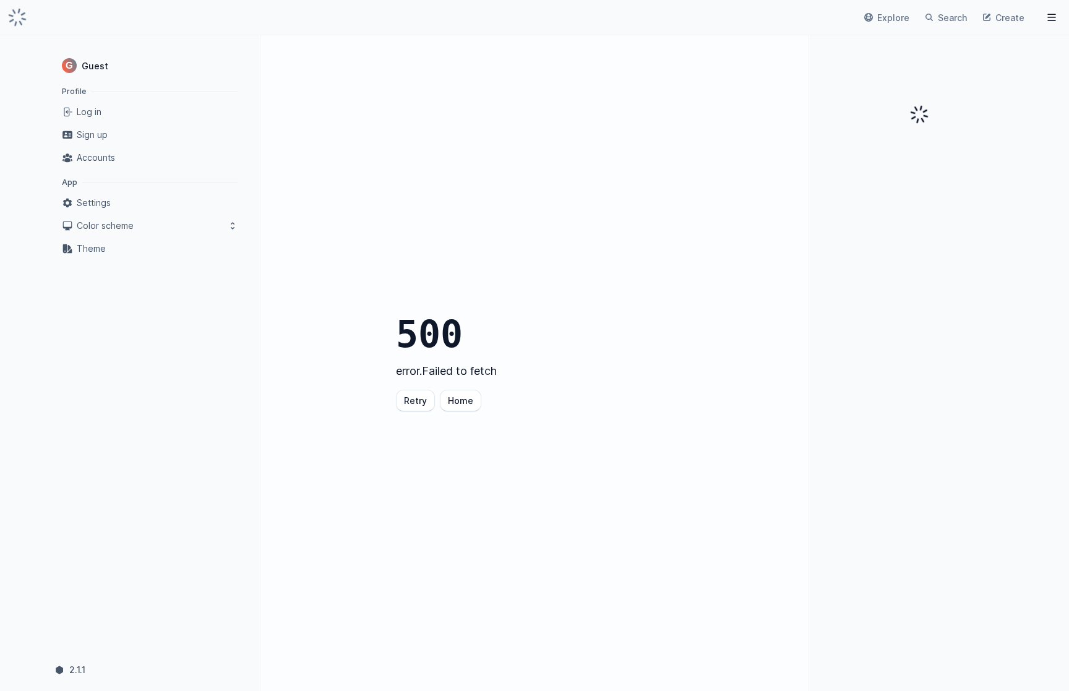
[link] (17, 17)
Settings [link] (94, 202)
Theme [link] (91, 248)
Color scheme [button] (105, 225)
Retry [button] (415, 400)
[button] (149, 65)
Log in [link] (89, 111)
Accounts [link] (96, 157)
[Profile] (1051, 17)
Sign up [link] (92, 134)
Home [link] (460, 400)
